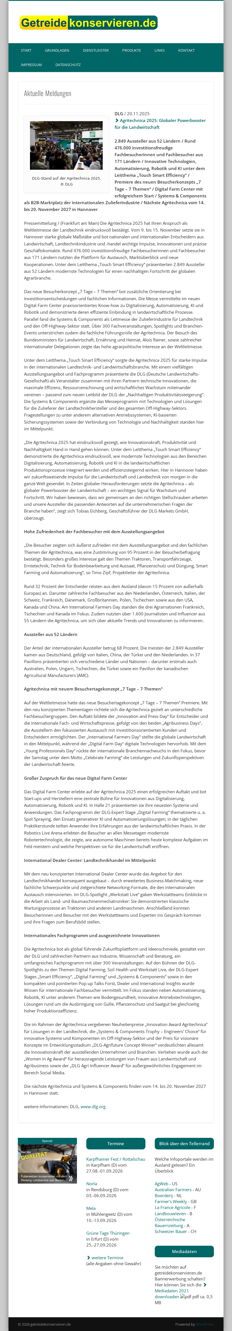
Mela (91, 1208)
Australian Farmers (173, 1189)
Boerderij (164, 1195)
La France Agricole (172, 1207)
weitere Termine (107, 1257)
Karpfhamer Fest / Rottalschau (115, 1159)
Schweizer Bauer (171, 1231)
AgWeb (161, 1183)
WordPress (205, 1324)
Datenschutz (68, 64)
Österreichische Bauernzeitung (170, 1222)
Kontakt (186, 50)
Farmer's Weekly (171, 1201)
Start (26, 50)
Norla (91, 1183)
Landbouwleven (170, 1213)
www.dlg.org (93, 1106)
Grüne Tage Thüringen (108, 1233)
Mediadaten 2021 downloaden (172, 1293)
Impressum (31, 64)
